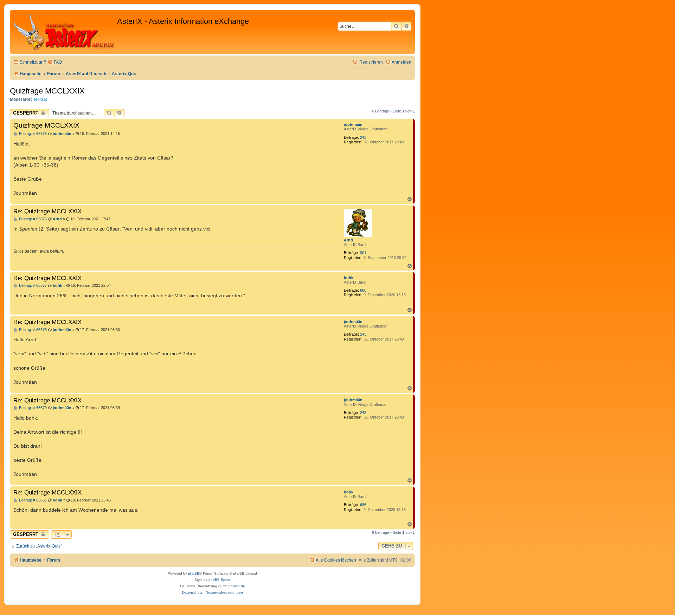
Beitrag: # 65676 (32, 219)
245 (363, 137)
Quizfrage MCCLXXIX (47, 90)
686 (363, 290)
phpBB (193, 573)
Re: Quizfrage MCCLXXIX (47, 211)
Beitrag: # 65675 (32, 133)
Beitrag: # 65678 (32, 330)
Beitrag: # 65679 (32, 408)
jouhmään (353, 124)
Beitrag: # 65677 (32, 285)
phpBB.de (237, 586)
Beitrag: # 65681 (32, 500)
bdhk (348, 278)
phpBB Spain (219, 580)
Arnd (348, 240)
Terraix (40, 99)
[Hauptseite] (64, 32)
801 (363, 253)
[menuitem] (54, 62)
